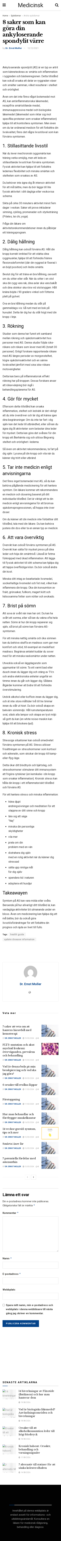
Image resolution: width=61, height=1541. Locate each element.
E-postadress (12, 1274)
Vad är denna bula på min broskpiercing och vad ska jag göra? (19, 1070)
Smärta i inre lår (13, 1143)
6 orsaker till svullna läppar (20, 1084)
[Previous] (27, 1177)
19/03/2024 (29, 1038)
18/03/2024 (29, 1078)
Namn (7, 1258)
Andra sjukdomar (32, 15)
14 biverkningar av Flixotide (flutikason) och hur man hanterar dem (36, 1394)
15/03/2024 (29, 1137)
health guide (17, 934)
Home (5, 15)
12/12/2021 (33, 48)
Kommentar (11, 1212)
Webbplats (9, 1289)
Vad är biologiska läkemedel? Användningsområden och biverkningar (37, 1413)
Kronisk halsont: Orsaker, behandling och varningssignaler (35, 1449)
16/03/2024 (29, 1122)
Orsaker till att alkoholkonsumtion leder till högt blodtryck (37, 1431)
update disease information (19, 939)
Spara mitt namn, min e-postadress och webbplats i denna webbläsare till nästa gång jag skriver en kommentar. (29, 1309)
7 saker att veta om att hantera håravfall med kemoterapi (17, 1030)
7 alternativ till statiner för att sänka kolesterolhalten (37, 1466)
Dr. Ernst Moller (13, 48)
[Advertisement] (30, 57)
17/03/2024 (29, 1089)
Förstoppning (11, 1099)
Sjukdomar (16, 15)
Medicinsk (30, 5)
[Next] (33, 1177)
